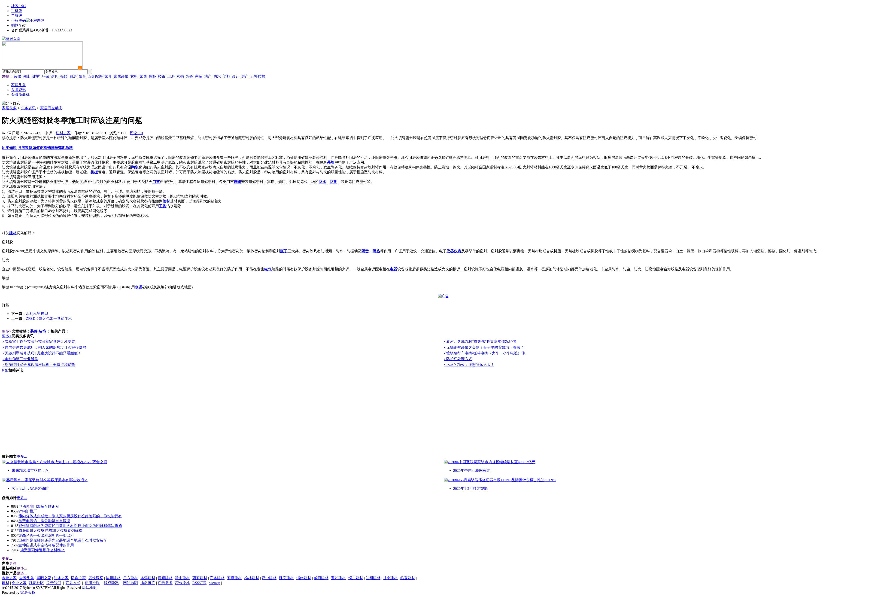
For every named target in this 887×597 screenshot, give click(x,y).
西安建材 (199, 578)
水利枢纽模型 (37, 314)
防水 (217, 76)
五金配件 (95, 76)
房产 (245, 76)
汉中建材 (269, 578)
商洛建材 (217, 578)
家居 (143, 76)
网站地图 (130, 583)
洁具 (54, 76)
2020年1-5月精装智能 (470, 488)
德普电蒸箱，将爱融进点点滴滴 (44, 521)
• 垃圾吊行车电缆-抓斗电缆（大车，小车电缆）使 (484, 353)
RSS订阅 (199, 583)
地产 (208, 76)
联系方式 (73, 583)
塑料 (226, 76)
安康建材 (234, 578)
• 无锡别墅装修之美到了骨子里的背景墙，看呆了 (484, 347)
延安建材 (286, 578)
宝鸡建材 (338, 578)
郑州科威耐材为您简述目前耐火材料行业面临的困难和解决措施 (70, 526)
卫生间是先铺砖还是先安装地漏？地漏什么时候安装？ (62, 540)
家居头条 (9, 108)
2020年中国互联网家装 (471, 470)
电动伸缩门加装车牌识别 (38, 506)
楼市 (161, 76)
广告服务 (165, 583)
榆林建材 (251, 578)
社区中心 (18, 6)
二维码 (16, 16)
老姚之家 (9, 578)
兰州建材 (373, 578)
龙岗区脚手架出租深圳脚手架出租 (46, 535)
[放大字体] (4, 132)
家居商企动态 (51, 108)
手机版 (16, 11)
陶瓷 (189, 76)
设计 (235, 76)
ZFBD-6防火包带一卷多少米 (49, 318)
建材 (36, 76)
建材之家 (63, 133)
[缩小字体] (9, 132)
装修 (17, 76)
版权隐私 (111, 583)
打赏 (5, 305)
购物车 (16, 25)
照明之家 (43, 578)
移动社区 (36, 583)
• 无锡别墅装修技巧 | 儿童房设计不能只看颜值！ (42, 353)
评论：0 (136, 133)
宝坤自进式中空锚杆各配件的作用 (46, 545)
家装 (198, 76)
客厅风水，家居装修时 (30, 488)
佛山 (26, 76)
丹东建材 (130, 578)
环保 (45, 76)
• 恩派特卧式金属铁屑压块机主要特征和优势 (39, 365)
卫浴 (171, 76)
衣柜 (134, 76)
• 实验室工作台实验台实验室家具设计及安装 (39, 342)
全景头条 (26, 578)
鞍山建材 (182, 578)
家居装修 (121, 76)
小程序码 (18, 20)
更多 (7, 331)
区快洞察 (95, 578)
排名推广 (147, 583)
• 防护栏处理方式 (458, 359)
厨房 (73, 76)
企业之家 (19, 583)
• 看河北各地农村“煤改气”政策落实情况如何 (480, 342)
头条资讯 (28, 108)
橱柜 (152, 76)
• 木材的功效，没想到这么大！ (469, 365)
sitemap (214, 583)
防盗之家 (78, 578)
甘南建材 (390, 578)
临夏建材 (407, 578)
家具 (108, 76)
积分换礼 (182, 583)
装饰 (42, 331)
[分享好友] (11, 103)
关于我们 (53, 583)
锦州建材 (113, 578)
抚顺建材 (165, 578)
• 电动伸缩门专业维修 (20, 359)
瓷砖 (63, 76)
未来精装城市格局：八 (30, 470)
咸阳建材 (321, 578)
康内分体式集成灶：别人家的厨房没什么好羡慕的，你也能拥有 (70, 516)
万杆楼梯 (257, 76)
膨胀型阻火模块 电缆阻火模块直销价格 (50, 531)
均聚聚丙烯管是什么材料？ (42, 550)
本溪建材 (147, 578)
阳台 (82, 76)
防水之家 (61, 578)
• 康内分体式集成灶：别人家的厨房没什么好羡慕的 (44, 347)
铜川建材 (355, 578)
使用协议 (92, 583)
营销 (180, 76)
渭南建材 (303, 578)
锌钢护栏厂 (27, 511)
